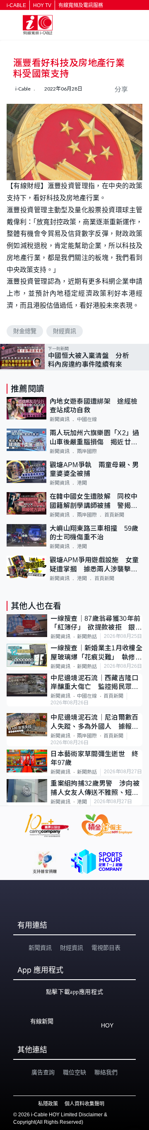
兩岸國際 (87, 451)
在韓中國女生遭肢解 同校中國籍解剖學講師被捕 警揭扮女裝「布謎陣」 (93, 501)
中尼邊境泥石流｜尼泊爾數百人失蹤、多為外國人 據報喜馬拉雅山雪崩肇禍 (94, 722)
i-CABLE (16, 5)
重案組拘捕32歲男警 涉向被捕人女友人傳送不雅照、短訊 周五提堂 (96, 788)
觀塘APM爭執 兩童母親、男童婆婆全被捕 (94, 469)
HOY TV (42, 5)
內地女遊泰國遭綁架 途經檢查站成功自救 (93, 406)
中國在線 (87, 419)
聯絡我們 (106, 1072)
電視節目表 (105, 947)
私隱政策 (48, 1104)
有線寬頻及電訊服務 (80, 5)
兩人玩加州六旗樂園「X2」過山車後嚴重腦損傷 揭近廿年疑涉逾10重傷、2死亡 (94, 437)
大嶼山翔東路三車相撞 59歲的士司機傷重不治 (94, 533)
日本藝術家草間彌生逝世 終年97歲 (94, 758)
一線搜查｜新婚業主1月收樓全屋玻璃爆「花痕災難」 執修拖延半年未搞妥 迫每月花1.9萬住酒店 (96, 653)
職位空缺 (74, 1072)
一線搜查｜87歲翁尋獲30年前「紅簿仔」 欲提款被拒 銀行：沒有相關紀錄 (95, 623)
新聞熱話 (87, 637)
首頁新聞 (114, 515)
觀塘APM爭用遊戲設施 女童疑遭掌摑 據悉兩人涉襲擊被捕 (94, 565)
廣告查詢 (43, 1072)
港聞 (82, 483)
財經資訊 (64, 331)
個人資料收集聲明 (84, 1104)
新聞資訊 (60, 419)
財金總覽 (24, 331)
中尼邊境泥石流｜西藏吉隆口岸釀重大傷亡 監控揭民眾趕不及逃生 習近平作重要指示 (94, 682)
